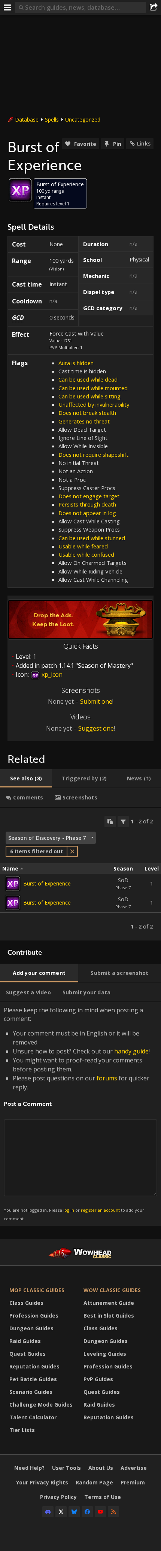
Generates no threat (84, 421)
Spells (52, 119)
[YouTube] (100, 1511)
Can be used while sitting (89, 396)
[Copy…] (110, 821)
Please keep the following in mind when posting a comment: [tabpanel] (77, 1113)
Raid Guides (25, 1340)
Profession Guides (33, 1315)
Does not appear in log (87, 513)
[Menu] (7, 7)
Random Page (94, 1482)
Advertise (134, 1467)
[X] (61, 1511)
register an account (100, 1210)
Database (27, 119)
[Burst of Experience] (13, 884)
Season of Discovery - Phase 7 (47, 837)
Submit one (96, 701)
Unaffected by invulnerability (93, 404)
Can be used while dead (88, 379)
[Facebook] (87, 1511)
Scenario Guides (30, 1391)
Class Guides (26, 1302)
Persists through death (87, 504)
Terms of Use (102, 1496)
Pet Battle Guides (33, 1379)
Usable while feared (83, 546)
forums (107, 1078)
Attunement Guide (108, 1302)
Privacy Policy (58, 1496)
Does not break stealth (87, 412)
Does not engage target (88, 496)
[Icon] (20, 190)
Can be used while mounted (93, 388)
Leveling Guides (104, 1353)
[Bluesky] (74, 1511)
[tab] (26, 778)
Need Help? (29, 1467)
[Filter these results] (123, 821)
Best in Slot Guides (108, 1315)
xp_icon (51, 674)
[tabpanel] (80, 874)
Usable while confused (86, 554)
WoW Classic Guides (112, 1290)
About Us (100, 1467)
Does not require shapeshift (93, 454)
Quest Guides (27, 1353)
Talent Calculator (33, 1417)
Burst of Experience (47, 883)
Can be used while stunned (91, 538)
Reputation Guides (34, 1366)
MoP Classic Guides (36, 1290)
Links (144, 143)
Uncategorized (82, 119)
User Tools (66, 1467)
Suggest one (96, 728)
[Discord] (48, 1511)
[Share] (153, 7)
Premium (133, 1482)
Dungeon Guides (31, 1328)
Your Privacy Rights (42, 1482)
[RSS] (113, 1511)
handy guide (131, 1051)
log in (68, 1210)
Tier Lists (22, 1430)
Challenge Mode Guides (41, 1404)
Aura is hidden (76, 363)
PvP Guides (98, 1379)
